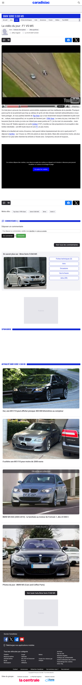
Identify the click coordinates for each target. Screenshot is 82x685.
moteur (35, 124)
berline (12, 134)
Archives (59, 651)
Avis (11, 20)
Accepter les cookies (41, 169)
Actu (16, 20)
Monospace (7, 662)
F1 (37, 127)
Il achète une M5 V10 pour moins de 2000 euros (23, 461)
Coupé (23, 654)
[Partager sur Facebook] (69, 39)
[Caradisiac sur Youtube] (22, 639)
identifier (32, 231)
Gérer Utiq (60, 664)
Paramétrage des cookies (64, 661)
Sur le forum (64, 273)
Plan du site (60, 653)
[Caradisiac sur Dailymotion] (16, 639)
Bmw (44, 211)
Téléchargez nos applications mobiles (20, 645)
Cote (35, 20)
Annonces (43, 20)
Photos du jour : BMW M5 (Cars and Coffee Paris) (24, 585)
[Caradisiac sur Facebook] (6, 639)
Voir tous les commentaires (67, 245)
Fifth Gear (50, 118)
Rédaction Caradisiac (37, 669)
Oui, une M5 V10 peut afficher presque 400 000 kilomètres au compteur (33, 411)
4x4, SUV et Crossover (27, 658)
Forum (51, 20)
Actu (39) (64, 278)
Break (5, 660)
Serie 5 (52, 211)
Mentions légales (62, 655)
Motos (40, 654)
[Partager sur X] (76, 39)
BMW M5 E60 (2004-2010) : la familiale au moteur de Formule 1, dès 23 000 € (36, 517)
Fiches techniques (26, 20)
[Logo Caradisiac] (41, 4)
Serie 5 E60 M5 (34, 211)
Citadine (6, 654)
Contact (15, 669)
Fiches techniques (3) (64, 259)
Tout (65, 20)
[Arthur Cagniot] (5, 35)
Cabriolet (24, 656)
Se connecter (8, 236)
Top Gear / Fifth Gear (19, 211)
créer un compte (42, 231)
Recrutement (65, 669)
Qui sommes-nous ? (52, 669)
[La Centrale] (29, 682)
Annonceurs (24, 669)
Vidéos (57, 20)
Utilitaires (24, 662)
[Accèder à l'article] (41, 388)
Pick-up (23, 660)
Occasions (64, 268)
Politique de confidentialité (65, 657)
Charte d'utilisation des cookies (66, 659)
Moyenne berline (9, 656)
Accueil (5, 20)
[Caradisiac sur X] (11, 639)
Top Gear (36, 116)
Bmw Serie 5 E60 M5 (13, 16)
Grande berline (8, 658)
